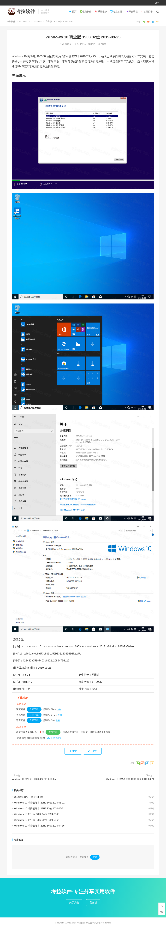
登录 (157, 2)
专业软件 (117, 11)
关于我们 (74, 902)
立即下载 (34, 709)
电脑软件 (86, 11)
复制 (59, 709)
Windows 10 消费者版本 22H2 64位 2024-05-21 (39, 802)
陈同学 (68, 44)
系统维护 (102, 11)
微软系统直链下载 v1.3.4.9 (28, 797)
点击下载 (53, 732)
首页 (74, 11)
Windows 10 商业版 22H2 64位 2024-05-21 (37, 814)
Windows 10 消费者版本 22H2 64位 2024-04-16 (39, 825)
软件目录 (148, 11)
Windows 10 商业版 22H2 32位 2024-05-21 (37, 820)
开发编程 (133, 11)
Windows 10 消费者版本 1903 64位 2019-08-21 (130, 779)
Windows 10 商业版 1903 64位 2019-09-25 (34, 779)
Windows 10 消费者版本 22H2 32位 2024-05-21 (39, 808)
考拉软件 (11, 21)
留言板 (93, 902)
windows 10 (24, 21)
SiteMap (107, 923)
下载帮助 (55, 738)
